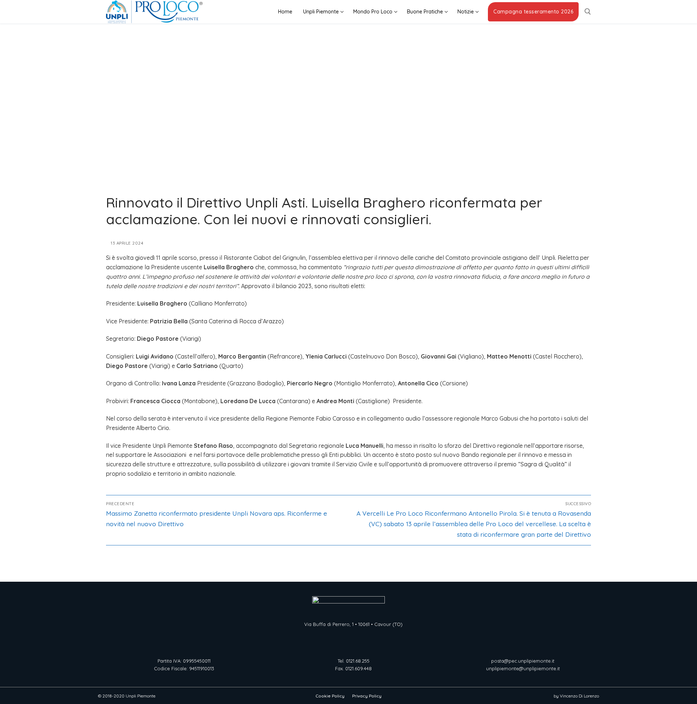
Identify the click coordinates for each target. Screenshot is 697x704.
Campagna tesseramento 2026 (533, 11)
